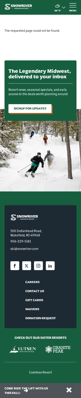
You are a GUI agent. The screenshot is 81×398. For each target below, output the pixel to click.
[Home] (18, 7)
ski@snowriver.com (24, 249)
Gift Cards (34, 300)
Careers (32, 282)
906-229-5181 (20, 241)
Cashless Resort (40, 372)
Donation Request (40, 318)
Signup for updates (30, 108)
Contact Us (34, 291)
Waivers (32, 309)
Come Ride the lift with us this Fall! (26, 390)
